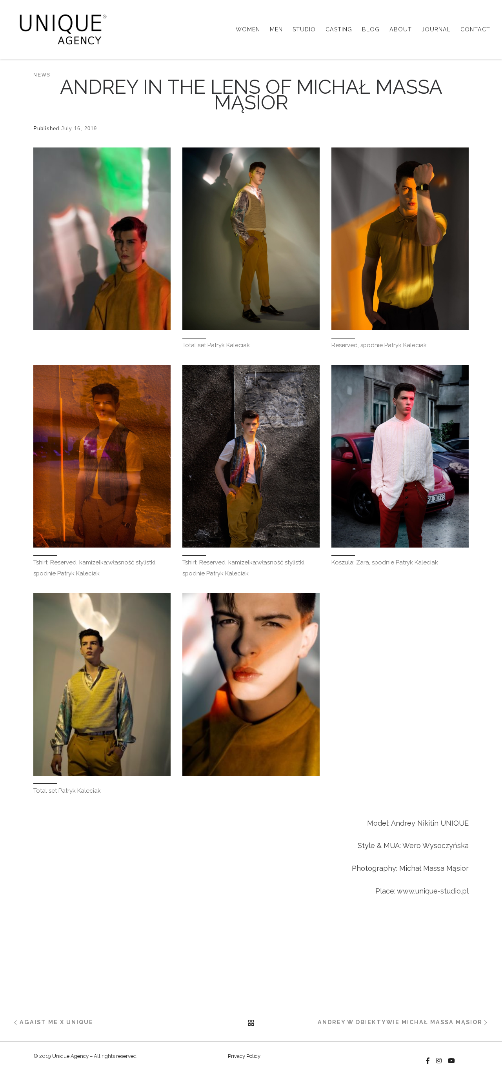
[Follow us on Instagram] (439, 1061)
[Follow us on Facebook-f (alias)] (428, 1061)
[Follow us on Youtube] (451, 1061)
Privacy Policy (244, 1056)
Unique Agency (70, 1056)
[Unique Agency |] (60, 28)
